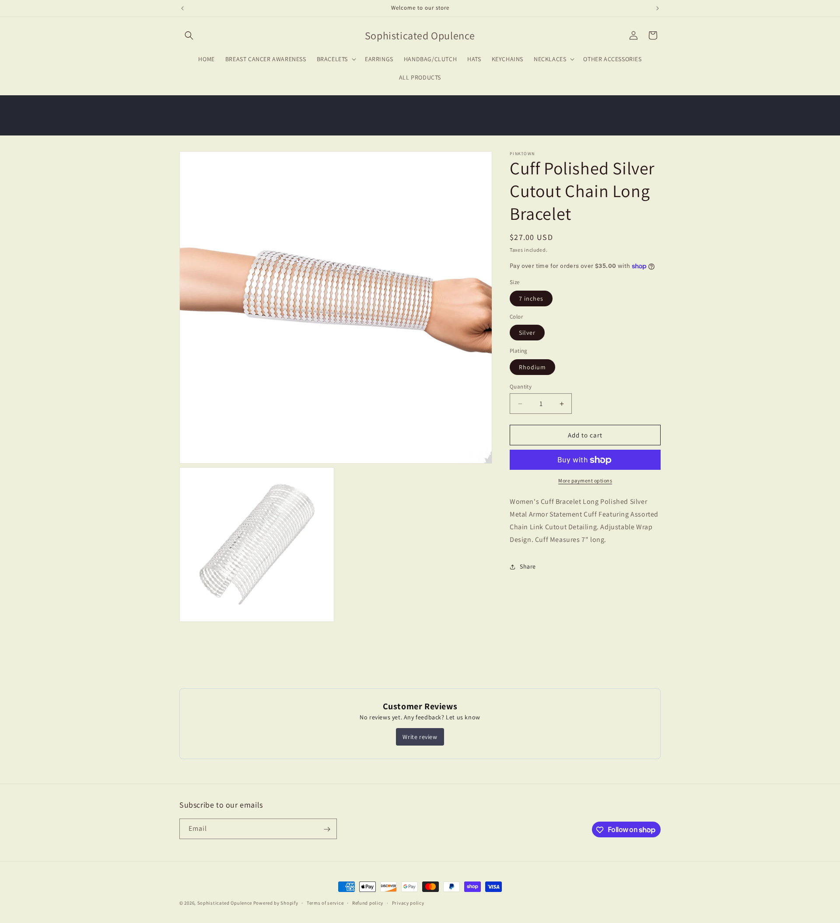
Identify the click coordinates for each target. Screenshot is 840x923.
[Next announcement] (657, 8)
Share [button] (528, 566)
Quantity (521, 386)
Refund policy (367, 902)
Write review (419, 737)
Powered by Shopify (275, 903)
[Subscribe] (326, 829)
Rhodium (532, 367)
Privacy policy (408, 902)
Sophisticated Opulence (224, 903)
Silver (527, 333)
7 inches (531, 298)
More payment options (585, 481)
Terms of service (325, 902)
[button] (189, 35)
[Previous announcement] (182, 8)
